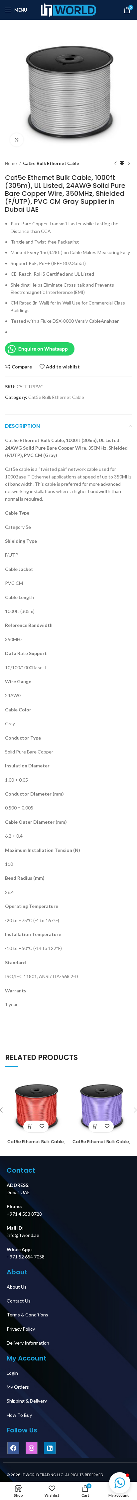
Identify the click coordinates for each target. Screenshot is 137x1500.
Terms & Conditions (27, 1314)
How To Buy (19, 1415)
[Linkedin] (50, 1448)
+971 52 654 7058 (26, 1256)
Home (11, 163)
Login (12, 1373)
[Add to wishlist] (42, 1126)
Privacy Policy (21, 1329)
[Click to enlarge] (16, 139)
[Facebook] (13, 1448)
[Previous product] (115, 163)
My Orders (18, 1387)
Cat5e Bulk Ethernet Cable (51, 163)
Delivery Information (28, 1343)
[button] (119, 1482)
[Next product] (128, 163)
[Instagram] (32, 1448)
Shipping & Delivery (27, 1401)
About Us (17, 1287)
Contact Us (19, 1301)
